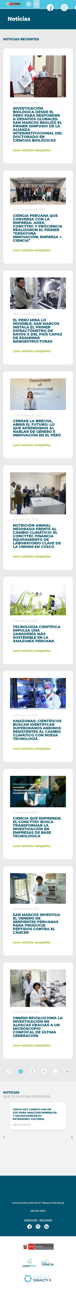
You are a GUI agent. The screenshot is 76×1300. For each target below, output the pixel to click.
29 (67, 1071)
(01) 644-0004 (38, 1211)
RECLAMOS (45, 1220)
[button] (4, 1137)
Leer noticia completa (31, 150)
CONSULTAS (30, 1220)
